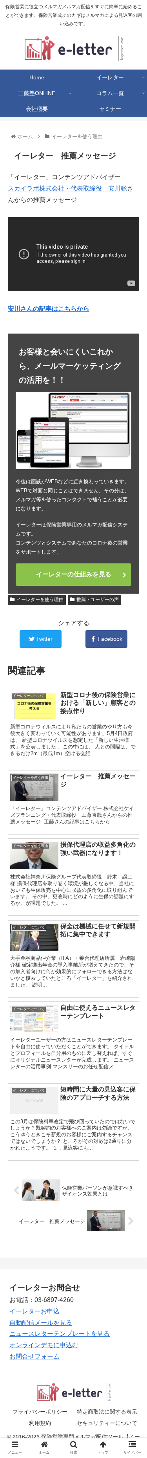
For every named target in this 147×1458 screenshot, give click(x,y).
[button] (131, 948)
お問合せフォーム (34, 1356)
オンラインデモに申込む (43, 1345)
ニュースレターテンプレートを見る (59, 1333)
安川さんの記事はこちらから (48, 308)
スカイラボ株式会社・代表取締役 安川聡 (67, 188)
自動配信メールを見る (40, 1322)
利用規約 (40, 1423)
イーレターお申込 (34, 1311)
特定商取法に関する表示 (107, 1411)
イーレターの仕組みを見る (73, 574)
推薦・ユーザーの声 (97, 599)
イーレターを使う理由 (40, 599)
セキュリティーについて (107, 1423)
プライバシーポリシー (40, 1411)
